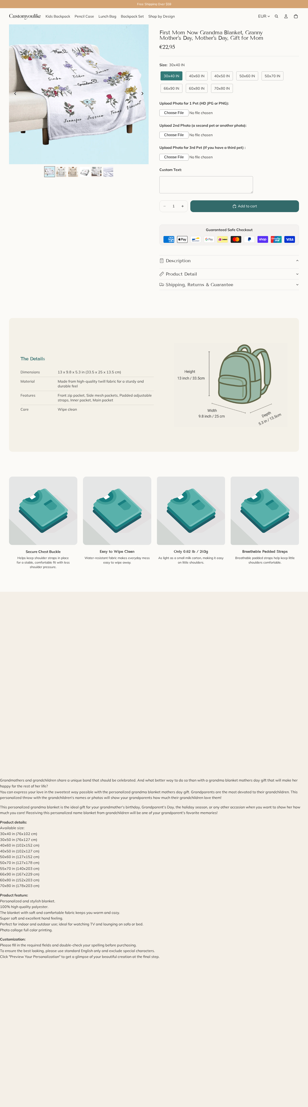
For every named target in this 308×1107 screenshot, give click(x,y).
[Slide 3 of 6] (73, 172)
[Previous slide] (14, 94)
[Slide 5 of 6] (96, 172)
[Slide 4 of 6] (85, 172)
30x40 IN (171, 76)
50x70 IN (272, 76)
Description (178, 260)
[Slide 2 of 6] (61, 172)
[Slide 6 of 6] (108, 172)
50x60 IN (247, 76)
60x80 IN (197, 88)
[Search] (276, 16)
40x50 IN (222, 76)
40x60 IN (197, 76)
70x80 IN (222, 88)
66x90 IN (171, 88)
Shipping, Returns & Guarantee (199, 284)
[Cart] (296, 16)
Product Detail (181, 274)
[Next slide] (144, 94)
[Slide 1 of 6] (50, 172)
